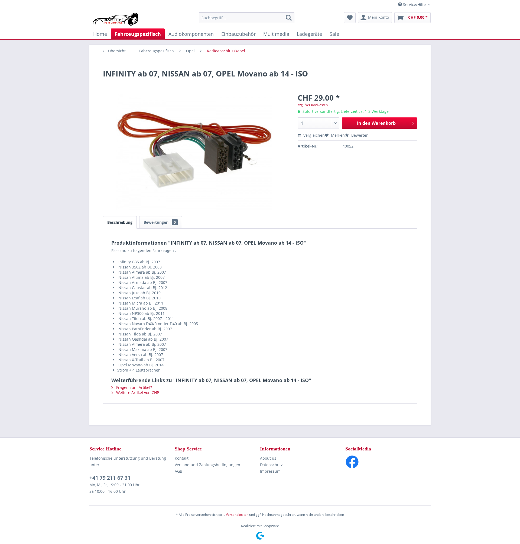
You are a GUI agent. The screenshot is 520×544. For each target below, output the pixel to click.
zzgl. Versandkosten (313, 105)
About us (268, 458)
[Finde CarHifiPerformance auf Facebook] (388, 462)
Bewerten (359, 135)
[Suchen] (288, 17)
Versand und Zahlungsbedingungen (207, 464)
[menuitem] (246, 17)
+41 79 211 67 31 (110, 477)
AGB (178, 471)
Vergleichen (313, 135)
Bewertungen (160, 222)
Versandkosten (237, 514)
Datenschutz (271, 464)
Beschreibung (119, 222)
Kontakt (181, 458)
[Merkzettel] (350, 17)
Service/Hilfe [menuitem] (414, 4)
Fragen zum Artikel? (133, 387)
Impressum (270, 471)
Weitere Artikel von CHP (137, 392)
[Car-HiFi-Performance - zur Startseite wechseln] (115, 19)
